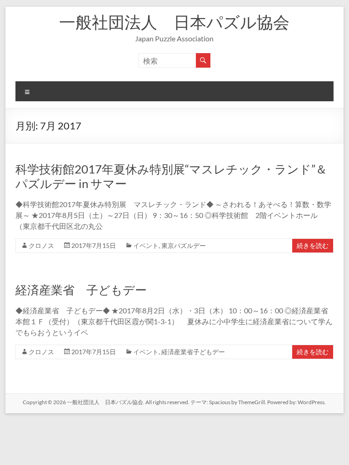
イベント (146, 245)
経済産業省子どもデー (193, 352)
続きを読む (313, 245)
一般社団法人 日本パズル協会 (174, 22)
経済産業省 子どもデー (81, 289)
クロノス (41, 245)
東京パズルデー (183, 245)
